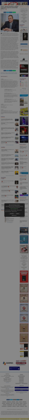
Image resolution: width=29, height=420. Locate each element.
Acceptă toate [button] (12, 213)
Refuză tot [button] (17, 213)
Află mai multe (18, 207)
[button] (14, 208)
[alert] (14, 210)
